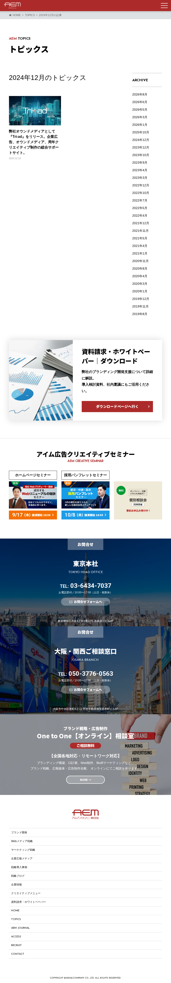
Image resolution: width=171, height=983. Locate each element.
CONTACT (17, 954)
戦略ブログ (17, 875)
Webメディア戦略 (22, 841)
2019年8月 (139, 314)
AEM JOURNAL (20, 928)
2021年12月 (140, 223)
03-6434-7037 (85, 585)
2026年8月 (139, 94)
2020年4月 (139, 276)
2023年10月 (140, 155)
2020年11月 (140, 261)
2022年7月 (139, 200)
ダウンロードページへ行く (117, 406)
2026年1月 (139, 124)
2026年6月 (139, 102)
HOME (15, 910)
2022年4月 (139, 215)
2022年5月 (139, 208)
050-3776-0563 (85, 673)
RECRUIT (16, 945)
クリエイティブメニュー (26, 893)
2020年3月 (139, 283)
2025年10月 (140, 132)
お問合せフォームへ (88, 601)
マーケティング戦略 (23, 849)
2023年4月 (139, 170)
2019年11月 (140, 306)
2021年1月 (139, 253)
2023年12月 (140, 147)
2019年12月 (140, 299)
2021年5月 (139, 238)
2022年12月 (140, 185)
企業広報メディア (22, 858)
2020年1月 (139, 291)
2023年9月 (139, 162)
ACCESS (16, 936)
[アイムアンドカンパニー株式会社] (12, 5)
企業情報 (16, 884)
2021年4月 (139, 246)
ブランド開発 (19, 832)
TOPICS (16, 919)
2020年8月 (139, 268)
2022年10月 (140, 193)
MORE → (85, 780)
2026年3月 (139, 117)
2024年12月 (140, 140)
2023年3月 (139, 177)
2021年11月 (140, 230)
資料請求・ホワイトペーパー (28, 902)
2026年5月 (139, 109)
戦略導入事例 (19, 867)
